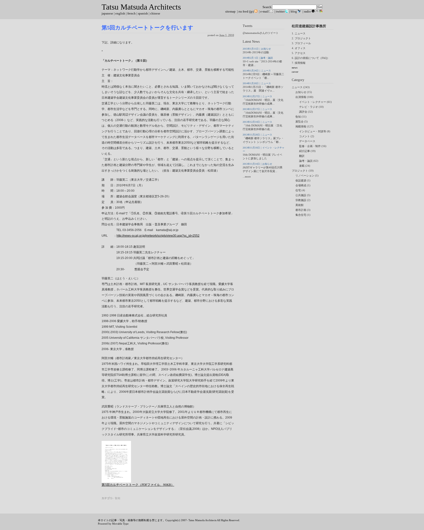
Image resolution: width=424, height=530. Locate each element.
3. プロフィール (301, 43)
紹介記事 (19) (307, 150)
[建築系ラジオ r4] (317, 11)
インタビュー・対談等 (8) (314, 131)
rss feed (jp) (246, 11)
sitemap (230, 11)
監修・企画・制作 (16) (312, 146)
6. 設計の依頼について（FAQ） (311, 57)
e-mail (264, 11)
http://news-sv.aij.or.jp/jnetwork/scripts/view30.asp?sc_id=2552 (158, 235)
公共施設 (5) (302, 195)
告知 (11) (300, 116)
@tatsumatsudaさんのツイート (260, 32)
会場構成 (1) (302, 185)
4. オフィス (298, 48)
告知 (117, 498)
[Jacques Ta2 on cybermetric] (299, 11)
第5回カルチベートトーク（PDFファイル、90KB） (138, 485)
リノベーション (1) (306, 175)
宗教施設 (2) (302, 200)
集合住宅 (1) (302, 214)
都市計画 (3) (302, 209)
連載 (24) (304, 165)
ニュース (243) (301, 87)
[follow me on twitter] (286, 11)
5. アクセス (298, 53)
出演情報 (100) (304, 96)
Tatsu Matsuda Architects (141, 6)
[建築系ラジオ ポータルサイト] (313, 11)
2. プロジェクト (301, 38)
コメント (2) (306, 136)
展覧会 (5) (301, 121)
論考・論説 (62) (308, 160)
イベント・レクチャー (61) (315, 101)
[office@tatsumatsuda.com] (271, 11)
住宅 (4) (300, 190)
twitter (280, 11)
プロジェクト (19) (303, 170)
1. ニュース (298, 33)
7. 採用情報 (298, 62)
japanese (107, 13)
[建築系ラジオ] (320, 11)
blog (294, 11)
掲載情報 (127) (304, 126)
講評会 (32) (306, 111)
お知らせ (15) (303, 92)
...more (247, 176)
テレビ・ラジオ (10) (311, 106)
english (120, 13)
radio (307, 11)
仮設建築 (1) (302, 180)
